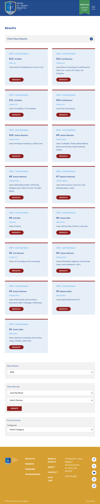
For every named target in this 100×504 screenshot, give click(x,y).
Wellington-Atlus (15, 188)
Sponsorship (32, 474)
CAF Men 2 (75, 226)
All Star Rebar (65, 261)
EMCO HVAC (27, 341)
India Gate (83, 226)
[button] (16, 80)
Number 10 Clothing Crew (23, 67)
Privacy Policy (90, 501)
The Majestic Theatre (68, 143)
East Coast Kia (37, 338)
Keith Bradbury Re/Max (22, 185)
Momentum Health (15, 303)
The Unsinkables (30, 108)
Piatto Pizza (25, 188)
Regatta (30, 458)
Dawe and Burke (30, 300)
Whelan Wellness (82, 143)
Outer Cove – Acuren (63, 70)
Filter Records (13, 386)
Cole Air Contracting (33, 261)
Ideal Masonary (84, 67)
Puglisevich (75, 261)
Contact (53, 472)
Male (10, 63)
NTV (78, 300)
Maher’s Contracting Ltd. (69, 67)
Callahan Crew (37, 143)
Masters (64, 181)
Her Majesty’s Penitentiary (23, 143)
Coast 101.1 (77, 185)
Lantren (71, 188)
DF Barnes (17, 226)
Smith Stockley (66, 226)
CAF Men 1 (18, 341)
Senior (17, 139)
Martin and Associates (63, 147)
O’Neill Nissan (37, 303)
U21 (14, 222)
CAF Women (35, 185)
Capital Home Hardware (22, 338)
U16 (16, 104)
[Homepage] (16, 8)
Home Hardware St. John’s (71, 264)
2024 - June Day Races (18, 53)
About (51, 467)
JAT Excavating (19, 261)
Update (14, 408)
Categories (12, 425)
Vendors (30, 469)
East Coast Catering (68, 108)
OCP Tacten (75, 70)
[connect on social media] (94, 459)
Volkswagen (27, 303)
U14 (14, 63)
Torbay (11, 341)
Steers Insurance (66, 185)
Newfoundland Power (68, 300)
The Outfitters (18, 108)
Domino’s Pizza (37, 67)
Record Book (12, 366)
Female (58, 63)
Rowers (29, 464)
